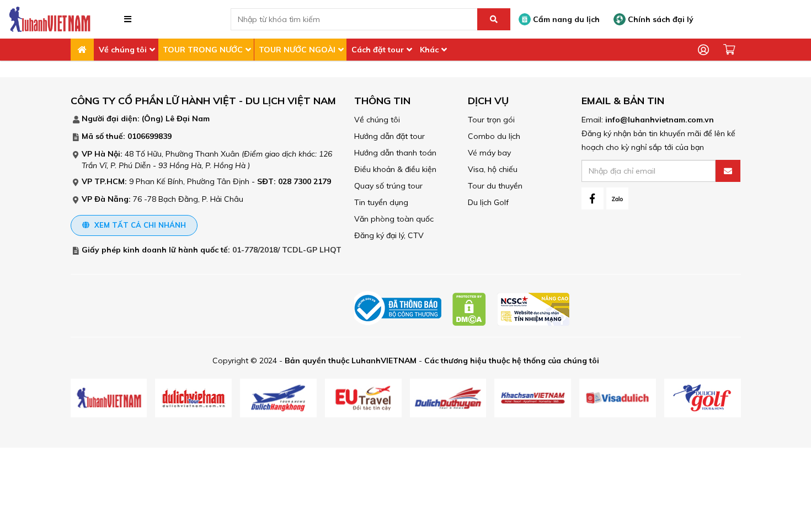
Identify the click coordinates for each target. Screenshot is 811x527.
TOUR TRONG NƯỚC (203, 50)
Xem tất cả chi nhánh (139, 225)
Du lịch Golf (488, 202)
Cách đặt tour (377, 50)
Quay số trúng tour (388, 186)
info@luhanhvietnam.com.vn (659, 120)
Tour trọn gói (491, 120)
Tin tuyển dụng (381, 202)
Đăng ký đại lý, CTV (389, 235)
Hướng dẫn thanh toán (395, 153)
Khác (429, 50)
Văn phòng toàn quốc (394, 219)
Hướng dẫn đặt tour (389, 136)
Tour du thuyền (495, 186)
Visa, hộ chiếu (492, 169)
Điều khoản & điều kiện (395, 169)
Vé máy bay (489, 153)
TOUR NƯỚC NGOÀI (297, 50)
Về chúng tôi (123, 50)
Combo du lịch (494, 136)
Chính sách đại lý (659, 19)
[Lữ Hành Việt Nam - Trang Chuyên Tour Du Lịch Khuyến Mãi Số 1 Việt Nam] (49, 19)
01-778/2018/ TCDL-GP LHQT (287, 250)
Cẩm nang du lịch (565, 19)
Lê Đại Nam (188, 118)
